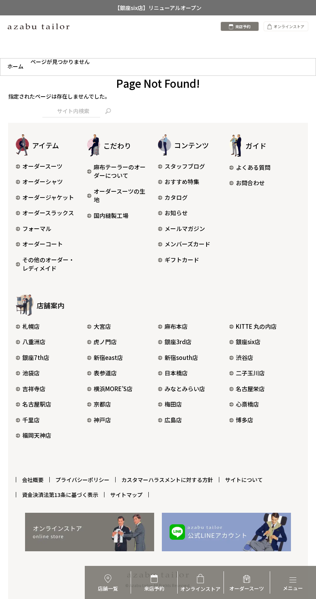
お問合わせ (250, 183)
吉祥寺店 (33, 389)
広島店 (173, 420)
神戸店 (102, 420)
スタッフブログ (185, 166)
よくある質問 (253, 167)
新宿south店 (181, 357)
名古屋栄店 (250, 389)
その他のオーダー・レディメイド (48, 264)
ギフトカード (182, 260)
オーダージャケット (48, 197)
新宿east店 (108, 357)
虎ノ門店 (105, 342)
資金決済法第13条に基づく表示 (60, 495)
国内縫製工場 (111, 215)
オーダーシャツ (42, 181)
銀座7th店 (35, 357)
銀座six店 (248, 342)
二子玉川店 (250, 373)
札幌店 (31, 326)
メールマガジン (185, 228)
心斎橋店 (247, 404)
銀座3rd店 (178, 342)
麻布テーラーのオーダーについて (120, 171)
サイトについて (244, 480)
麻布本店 (176, 326)
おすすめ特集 (182, 181)
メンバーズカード (187, 244)
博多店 (244, 420)
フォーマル (36, 228)
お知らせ (176, 213)
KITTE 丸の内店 (256, 326)
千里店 (31, 420)
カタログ (176, 197)
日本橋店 (176, 373)
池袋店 (31, 373)
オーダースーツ (42, 166)
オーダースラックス (48, 213)
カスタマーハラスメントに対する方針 (167, 480)
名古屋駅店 (36, 404)
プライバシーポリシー (82, 480)
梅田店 (173, 404)
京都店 (102, 404)
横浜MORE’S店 (113, 389)
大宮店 (102, 326)
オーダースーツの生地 (119, 195)
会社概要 (33, 480)
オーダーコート (42, 244)
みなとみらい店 (185, 389)
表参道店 (105, 373)
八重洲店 (33, 342)
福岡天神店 (36, 435)
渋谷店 (244, 357)
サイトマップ (126, 495)
